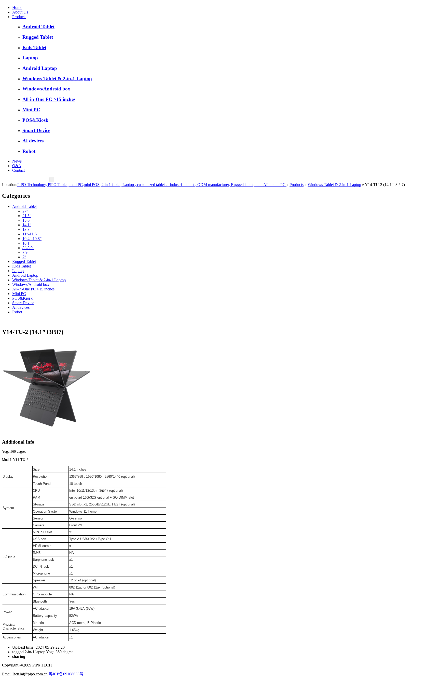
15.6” (26, 220)
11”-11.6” (30, 234)
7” (24, 257)
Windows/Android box (46, 88)
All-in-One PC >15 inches (48, 99)
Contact (18, 170)
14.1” (26, 225)
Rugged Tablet (37, 37)
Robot (28, 151)
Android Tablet (38, 26)
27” (25, 211)
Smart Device (36, 130)
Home (17, 7)
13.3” (26, 229)
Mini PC (31, 109)
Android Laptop (39, 68)
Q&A (16, 166)
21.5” (26, 215)
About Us (20, 12)
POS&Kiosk (35, 120)
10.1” (26, 243)
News (17, 161)
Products (19, 17)
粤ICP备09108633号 (66, 674)
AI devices (33, 140)
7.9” (25, 252)
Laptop (30, 57)
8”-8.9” (28, 248)
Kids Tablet (34, 47)
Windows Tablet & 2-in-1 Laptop (57, 78)
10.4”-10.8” (32, 238)
